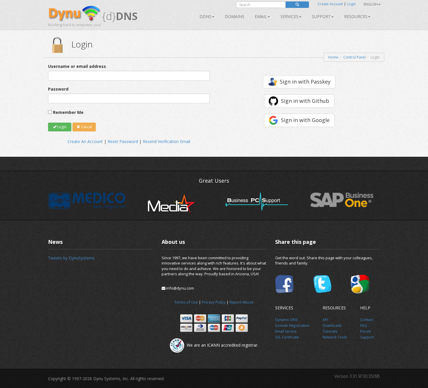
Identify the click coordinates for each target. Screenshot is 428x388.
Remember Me (68, 112)
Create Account (330, 3)
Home (333, 57)
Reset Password (122, 141)
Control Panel (354, 57)
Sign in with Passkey (305, 81)
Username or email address (77, 66)
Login (351, 3)
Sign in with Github (305, 100)
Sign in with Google (305, 120)
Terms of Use (186, 302)
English (371, 4)
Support (321, 16)
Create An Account (85, 141)
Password (58, 89)
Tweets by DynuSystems (71, 258)
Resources (355, 16)
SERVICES (289, 16)
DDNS (205, 16)
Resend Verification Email (166, 141)
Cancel (86, 126)
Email (261, 16)
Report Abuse (241, 302)
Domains (234, 16)
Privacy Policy (214, 302)
